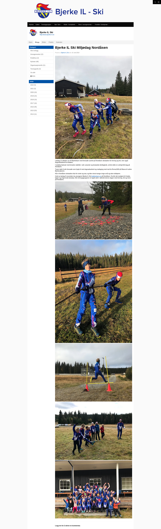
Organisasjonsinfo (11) (37, 65)
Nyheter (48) (34, 61)
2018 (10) (33, 99)
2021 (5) (33, 88)
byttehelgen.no (96, 176)
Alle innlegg (34, 50)
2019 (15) (33, 96)
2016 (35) (33, 107)
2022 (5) (33, 85)
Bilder (44, 42)
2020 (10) (33, 92)
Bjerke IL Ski (65, 52)
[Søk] (155, 2)
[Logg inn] (158, 2)
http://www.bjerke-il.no (47, 34)
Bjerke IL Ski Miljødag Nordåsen (81, 47)
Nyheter (31, 24)
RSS (33, 76)
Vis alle (32, 72)
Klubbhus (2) (34, 58)
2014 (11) (33, 114)
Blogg (37, 42)
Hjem (30, 42)
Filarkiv (51, 42)
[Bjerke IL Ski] (80, 11)
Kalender (59, 42)
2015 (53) (33, 110)
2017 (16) (33, 103)
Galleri (37, 24)
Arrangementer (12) (36, 54)
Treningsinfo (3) (35, 69)
